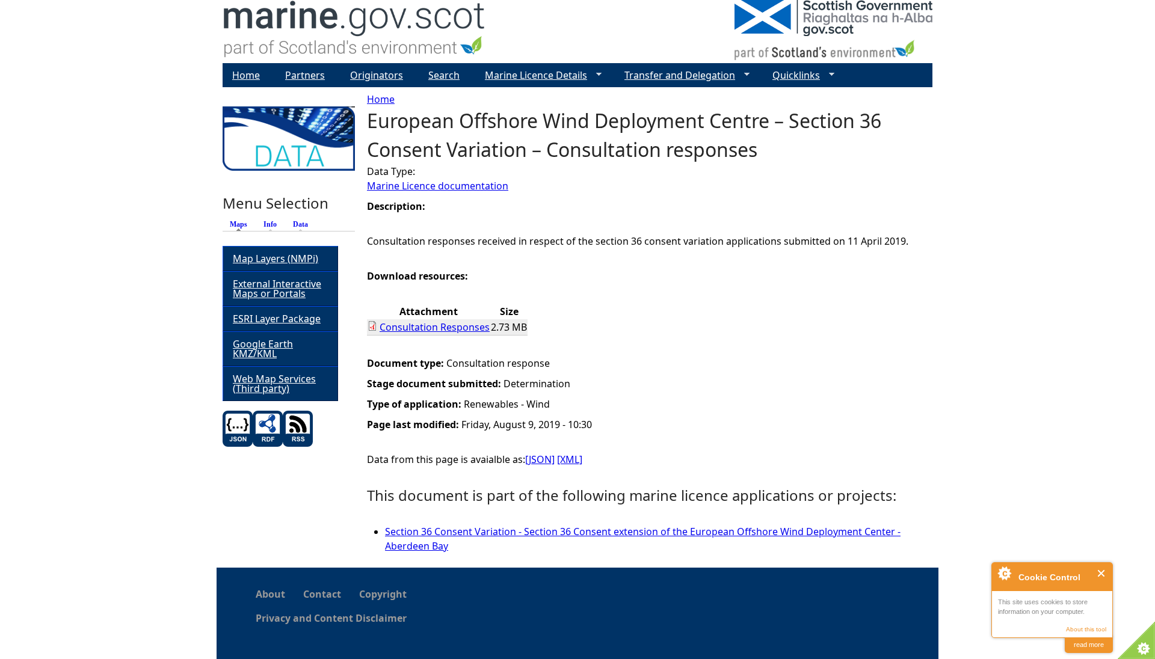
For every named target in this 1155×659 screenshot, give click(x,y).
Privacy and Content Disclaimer (331, 618)
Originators (376, 75)
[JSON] (540, 459)
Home (381, 99)
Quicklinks (791, 75)
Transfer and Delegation (675, 75)
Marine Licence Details (531, 75)
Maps (241, 224)
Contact (322, 594)
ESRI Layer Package (277, 318)
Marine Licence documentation (437, 185)
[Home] (355, 31)
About (270, 594)
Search (444, 75)
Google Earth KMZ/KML (263, 348)
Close (1102, 573)
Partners (305, 75)
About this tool (1086, 629)
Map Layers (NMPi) (275, 258)
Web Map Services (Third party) (274, 383)
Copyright (383, 594)
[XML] (569, 459)
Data (300, 224)
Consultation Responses (435, 327)
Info (270, 224)
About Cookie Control (1004, 573)
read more (1089, 644)
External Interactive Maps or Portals (277, 288)
